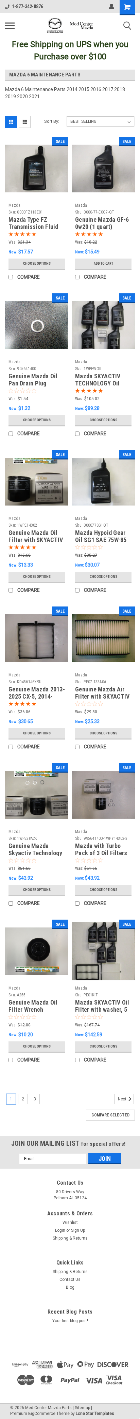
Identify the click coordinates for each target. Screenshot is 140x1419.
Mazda (14, 205)
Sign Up (78, 1230)
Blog (70, 1287)
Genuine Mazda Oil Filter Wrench (32, 1006)
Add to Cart (103, 263)
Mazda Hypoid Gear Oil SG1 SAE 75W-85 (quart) (101, 540)
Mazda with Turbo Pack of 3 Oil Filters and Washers (101, 853)
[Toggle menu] (10, 25)
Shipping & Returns (70, 1238)
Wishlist (70, 1222)
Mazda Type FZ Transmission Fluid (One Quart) (33, 226)
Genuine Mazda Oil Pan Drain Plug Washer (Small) (32, 383)
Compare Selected (110, 1115)
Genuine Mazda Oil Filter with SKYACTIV (35, 536)
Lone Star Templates (95, 1413)
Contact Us (70, 1279)
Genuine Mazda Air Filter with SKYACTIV (102, 693)
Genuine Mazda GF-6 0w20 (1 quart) (102, 223)
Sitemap (82, 1407)
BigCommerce (41, 1413)
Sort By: (51, 121)
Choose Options (37, 263)
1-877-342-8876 (27, 6)
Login (60, 1230)
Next (122, 1099)
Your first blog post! (70, 1320)
